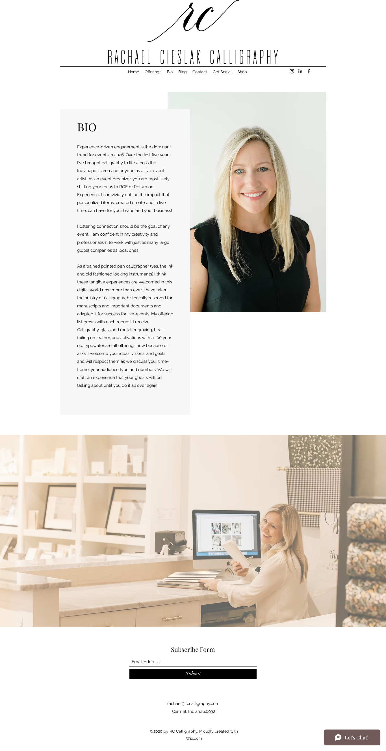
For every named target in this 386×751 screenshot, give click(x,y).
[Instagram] (292, 71)
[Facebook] (309, 71)
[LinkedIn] (300, 71)
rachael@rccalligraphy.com (193, 703)
